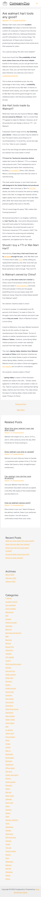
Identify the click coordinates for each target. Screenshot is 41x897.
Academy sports (11, 602)
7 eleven (8, 598)
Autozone (8, 626)
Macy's (8, 751)
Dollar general (10, 675)
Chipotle (8, 654)
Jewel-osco (9, 733)
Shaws (7, 813)
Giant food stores (11, 709)
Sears (7, 806)
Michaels (8, 761)
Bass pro (8, 629)
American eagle (11, 622)
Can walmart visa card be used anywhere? (18, 477)
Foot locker (9, 699)
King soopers (10, 737)
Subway (8, 841)
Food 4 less (9, 692)
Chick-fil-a (9, 650)
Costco (8, 661)
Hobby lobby (10, 720)
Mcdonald (9, 754)
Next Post (21, 410)
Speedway (9, 827)
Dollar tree (9, 678)
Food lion (8, 695)
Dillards (8, 668)
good (20, 260)
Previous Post (20, 404)
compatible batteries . (10, 76)
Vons (7, 858)
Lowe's (8, 747)
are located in (14, 170)
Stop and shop (10, 837)
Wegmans (9, 872)
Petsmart (8, 785)
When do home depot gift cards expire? (19, 541)
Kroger (7, 744)
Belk (7, 636)
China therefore (22, 286)
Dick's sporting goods (13, 664)
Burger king (9, 647)
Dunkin (7, 685)
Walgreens (9, 862)
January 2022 (10, 581)
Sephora (8, 810)
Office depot (10, 768)
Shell (7, 817)
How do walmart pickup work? (18, 503)
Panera (8, 778)
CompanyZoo (20, 3)
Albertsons (9, 612)
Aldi (6, 616)
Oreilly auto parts (11, 775)
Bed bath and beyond (13, 633)
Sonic (7, 823)
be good (7, 257)
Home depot (9, 723)
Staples (8, 830)
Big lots (8, 643)
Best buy (8, 640)
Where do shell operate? (14, 558)
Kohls (7, 740)
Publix (7, 789)
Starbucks (9, 834)
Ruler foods (9, 796)
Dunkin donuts (10, 688)
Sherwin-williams (11, 820)
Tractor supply (10, 851)
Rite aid (8, 792)
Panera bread (10, 782)
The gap (8, 848)
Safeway (8, 799)
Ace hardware (10, 605)
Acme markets (10, 609)
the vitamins (6, 366)
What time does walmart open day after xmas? (19, 429)
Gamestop (9, 706)
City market (9, 657)
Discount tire (10, 671)
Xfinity (7, 879)
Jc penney (9, 730)
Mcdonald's (9, 758)
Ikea (6, 727)
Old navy (8, 772)
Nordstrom (9, 765)
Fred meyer (9, 702)
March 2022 (9, 575)
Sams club (9, 803)
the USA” (32, 188)
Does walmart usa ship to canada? (19, 452)
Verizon (8, 855)
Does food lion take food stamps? (17, 544)
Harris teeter (10, 716)
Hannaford (9, 713)
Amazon (8, 619)
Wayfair (8, 869)
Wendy (8, 875)
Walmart (5, 20)
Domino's (8, 681)
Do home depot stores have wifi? (17, 554)
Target (7, 844)
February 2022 (10, 578)
